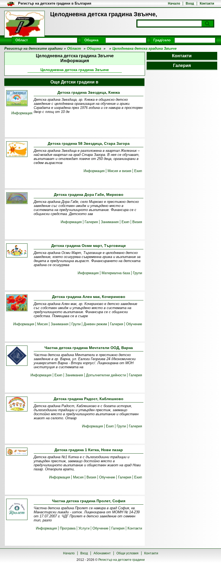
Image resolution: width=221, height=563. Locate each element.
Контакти (207, 3)
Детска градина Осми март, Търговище (88, 245)
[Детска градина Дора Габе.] (16, 198)
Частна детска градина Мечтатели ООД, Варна (88, 348)
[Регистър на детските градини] (24, 24)
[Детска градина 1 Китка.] (16, 452)
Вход (190, 3)
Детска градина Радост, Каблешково (88, 399)
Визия (137, 222)
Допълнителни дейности (106, 375)
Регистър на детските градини (121, 560)
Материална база (116, 273)
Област (21, 40)
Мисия (42, 324)
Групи (137, 273)
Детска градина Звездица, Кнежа (88, 92)
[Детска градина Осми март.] (16, 250)
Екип (138, 171)
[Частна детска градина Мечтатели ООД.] (16, 356)
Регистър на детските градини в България (54, 3)
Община (91, 40)
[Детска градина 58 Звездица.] (16, 149)
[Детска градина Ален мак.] (16, 303)
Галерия (91, 222)
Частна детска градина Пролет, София (88, 501)
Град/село (162, 40)
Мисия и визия (119, 171)
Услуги (83, 528)
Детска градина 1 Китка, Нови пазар (88, 450)
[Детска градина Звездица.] (16, 98)
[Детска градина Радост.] (16, 404)
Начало (174, 3)
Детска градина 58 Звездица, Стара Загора (89, 143)
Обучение (134, 324)
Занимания (110, 222)
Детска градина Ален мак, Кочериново (88, 296)
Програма (67, 528)
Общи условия (127, 553)
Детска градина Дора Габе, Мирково (88, 194)
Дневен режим (95, 324)
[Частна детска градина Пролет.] (16, 510)
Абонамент (102, 553)
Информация (21, 113)
